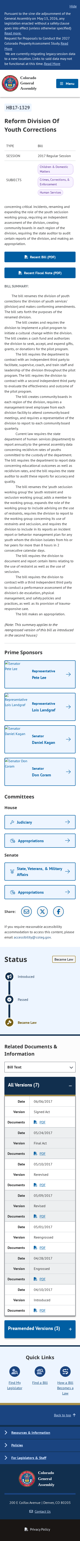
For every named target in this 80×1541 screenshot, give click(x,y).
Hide (73, 6)
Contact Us (43, 1511)
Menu (69, 83)
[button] (40, 1433)
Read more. (12, 33)
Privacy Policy (40, 1529)
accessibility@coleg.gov (32, 937)
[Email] (26, 911)
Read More (52, 63)
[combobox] (40, 1067)
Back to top (62, 1415)
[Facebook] (58, 911)
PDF (43, 1122)
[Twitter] (42, 911)
